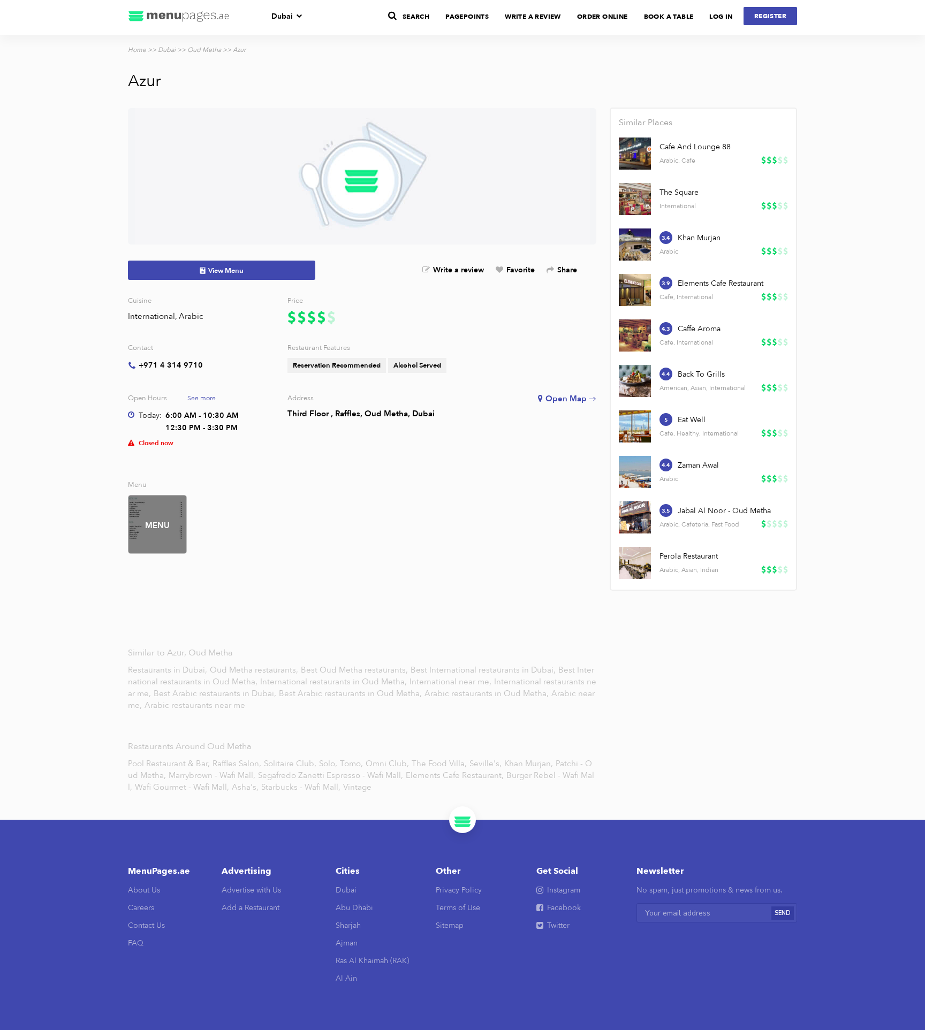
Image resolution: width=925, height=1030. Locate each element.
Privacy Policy (459, 890)
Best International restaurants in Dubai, (484, 670)
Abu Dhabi (354, 908)
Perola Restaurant (688, 556)
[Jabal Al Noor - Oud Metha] (635, 517)
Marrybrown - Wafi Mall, (212, 775)
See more (201, 398)
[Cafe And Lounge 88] (635, 154)
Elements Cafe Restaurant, (455, 775)
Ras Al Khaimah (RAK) (372, 961)
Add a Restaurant (250, 908)
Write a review (458, 270)
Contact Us (146, 925)
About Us (144, 890)
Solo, (328, 763)
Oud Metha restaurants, (255, 670)
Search (416, 16)
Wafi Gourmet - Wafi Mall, (182, 787)
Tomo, (351, 763)
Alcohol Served (417, 365)
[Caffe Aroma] (635, 335)
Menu (157, 525)
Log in (720, 16)
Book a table (669, 16)
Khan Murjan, (528, 763)
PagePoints (467, 16)
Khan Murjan (699, 238)
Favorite (520, 270)
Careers (141, 908)
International (151, 316)
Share (567, 270)
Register (770, 16)
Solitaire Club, (290, 763)
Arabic (191, 316)
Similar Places (645, 122)
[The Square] (635, 199)
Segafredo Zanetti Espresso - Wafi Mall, (330, 775)
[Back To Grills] (635, 381)
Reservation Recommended (337, 365)
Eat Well (692, 420)
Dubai (282, 16)
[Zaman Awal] (635, 472)
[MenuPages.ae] (179, 17)
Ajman (347, 943)
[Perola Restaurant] (635, 563)
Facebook (564, 908)
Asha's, (245, 787)
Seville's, (485, 763)
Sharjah (348, 925)
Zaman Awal (698, 465)
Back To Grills (701, 374)
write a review (533, 16)
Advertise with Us (251, 890)
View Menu (226, 271)
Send (783, 913)
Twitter (558, 925)
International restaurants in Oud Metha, (334, 681)
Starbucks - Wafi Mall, (300, 787)
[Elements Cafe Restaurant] (635, 290)
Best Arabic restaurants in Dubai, (214, 693)
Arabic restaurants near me (195, 705)
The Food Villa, (439, 763)
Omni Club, (387, 763)
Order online (602, 16)
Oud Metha (204, 49)
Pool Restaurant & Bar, (169, 763)
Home (137, 49)
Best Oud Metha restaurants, (355, 670)
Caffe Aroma (699, 329)
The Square (679, 192)
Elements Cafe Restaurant (720, 283)
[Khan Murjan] (635, 244)
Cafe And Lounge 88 (695, 147)
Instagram (563, 890)
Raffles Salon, (237, 763)
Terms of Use (458, 908)
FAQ (135, 943)
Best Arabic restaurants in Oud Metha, (351, 693)
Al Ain (346, 978)
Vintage (357, 787)
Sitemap (450, 925)
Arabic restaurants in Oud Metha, (487, 693)
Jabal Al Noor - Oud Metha (724, 511)
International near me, (452, 681)
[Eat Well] (635, 426)
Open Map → (570, 398)
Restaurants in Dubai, (168, 670)
